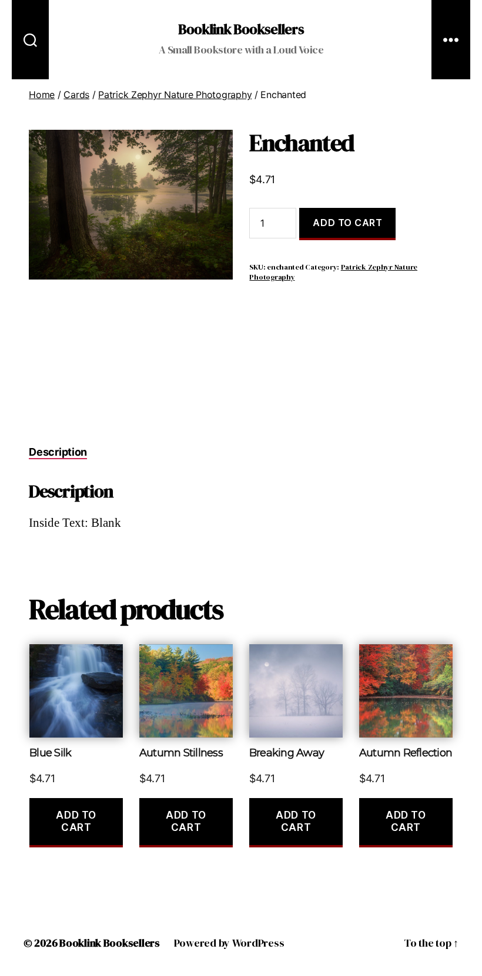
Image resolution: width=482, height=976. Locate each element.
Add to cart (347, 222)
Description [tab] (58, 452)
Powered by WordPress (229, 942)
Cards (76, 94)
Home (42, 94)
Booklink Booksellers (240, 29)
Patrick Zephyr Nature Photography (175, 94)
